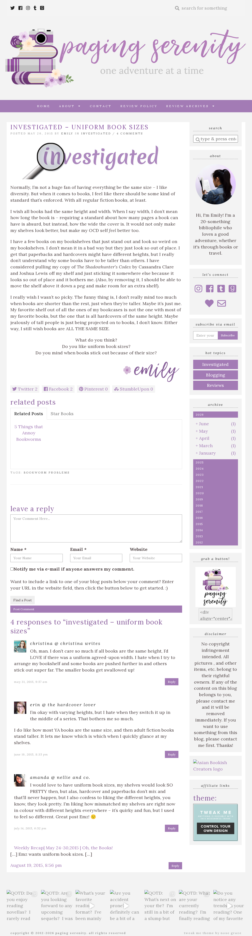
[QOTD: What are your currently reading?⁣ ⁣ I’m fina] (195, 906)
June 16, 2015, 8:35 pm (31, 754)
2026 (200, 414)
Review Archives (189, 106)
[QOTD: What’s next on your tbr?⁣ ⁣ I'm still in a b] (160, 906)
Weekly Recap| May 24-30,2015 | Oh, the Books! (63, 848)
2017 (199, 511)
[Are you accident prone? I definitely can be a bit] (126, 906)
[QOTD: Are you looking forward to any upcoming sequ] (57, 906)
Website (138, 549)
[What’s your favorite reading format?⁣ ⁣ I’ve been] (92, 906)
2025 (200, 462)
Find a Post (22, 600)
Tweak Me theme (199, 933)
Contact (101, 106)
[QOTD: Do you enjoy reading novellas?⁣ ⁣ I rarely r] (23, 906)
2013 (199, 536)
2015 (199, 524)
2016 (199, 518)
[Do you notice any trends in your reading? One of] (229, 906)
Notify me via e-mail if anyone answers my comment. (74, 569)
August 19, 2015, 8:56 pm (36, 865)
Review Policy (139, 106)
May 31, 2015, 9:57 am (30, 682)
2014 (199, 530)
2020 (200, 493)
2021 (199, 487)
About (68, 106)
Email (78, 549)
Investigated (96, 133)
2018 (199, 505)
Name (18, 549)
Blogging (215, 375)
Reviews (215, 385)
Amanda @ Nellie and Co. (60, 777)
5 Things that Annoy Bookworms (29, 433)
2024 (200, 468)
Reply (171, 682)
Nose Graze (231, 933)
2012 (199, 542)
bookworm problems (47, 472)
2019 (199, 499)
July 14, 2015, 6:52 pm (30, 828)
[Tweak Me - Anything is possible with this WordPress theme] (215, 822)
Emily (67, 133)
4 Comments (130, 133)
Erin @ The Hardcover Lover (63, 704)
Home (43, 106)
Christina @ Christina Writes (65, 643)
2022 (200, 481)
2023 (200, 474)
